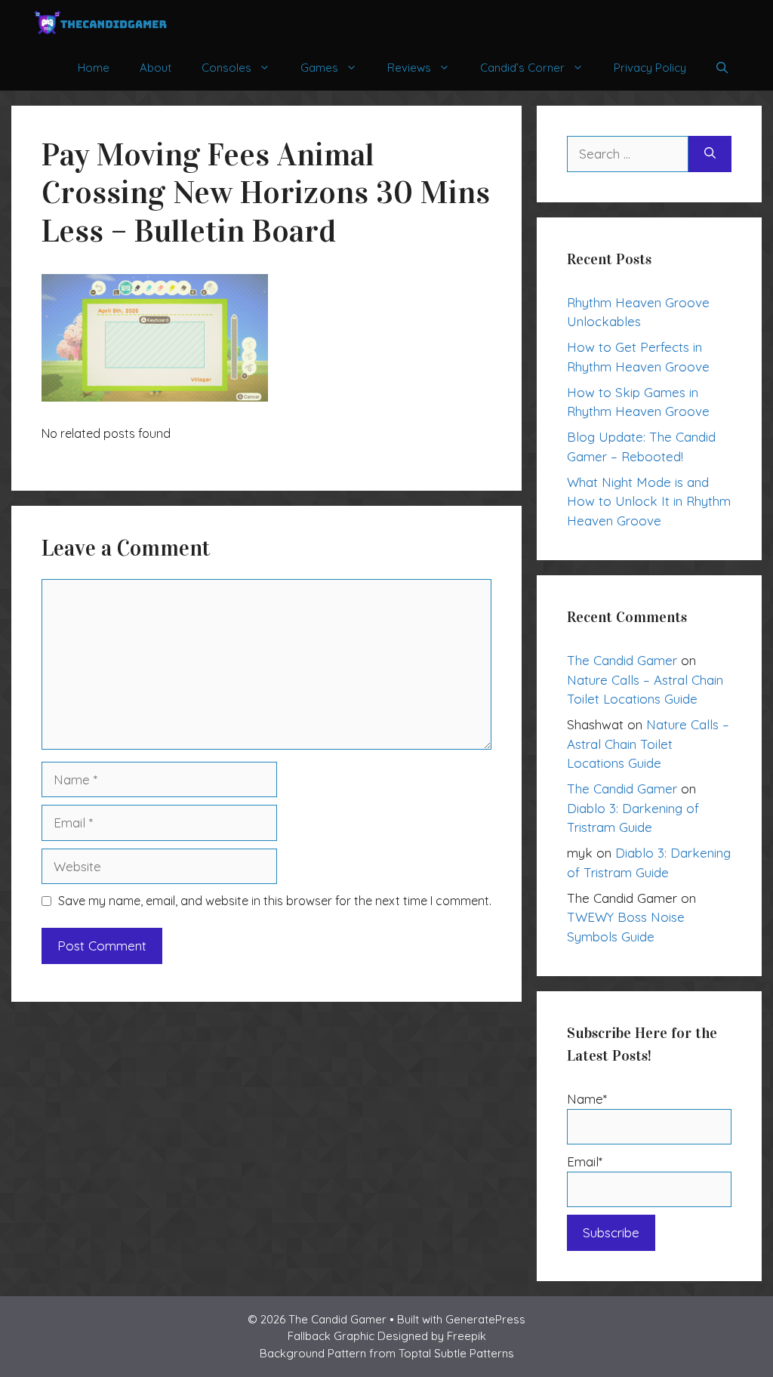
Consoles (226, 67)
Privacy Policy (650, 67)
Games (319, 67)
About (155, 67)
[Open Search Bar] (722, 68)
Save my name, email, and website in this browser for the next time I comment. (274, 900)
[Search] (709, 154)
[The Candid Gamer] (100, 22)
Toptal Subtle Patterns (456, 1353)
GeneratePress (485, 1319)
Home (93, 67)
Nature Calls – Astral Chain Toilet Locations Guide (648, 743)
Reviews (409, 67)
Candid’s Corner (522, 67)
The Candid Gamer (622, 660)
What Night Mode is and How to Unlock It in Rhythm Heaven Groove (649, 501)
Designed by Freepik (431, 1336)
